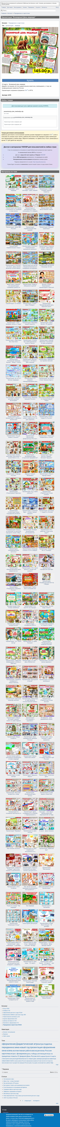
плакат (31, 1058)
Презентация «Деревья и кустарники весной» (46, 360)
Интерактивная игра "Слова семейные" (13, 606)
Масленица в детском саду (11, 1093)
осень (9, 1050)
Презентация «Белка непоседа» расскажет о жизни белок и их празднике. (13, 456)
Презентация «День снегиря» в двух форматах (46, 738)
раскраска (45, 1058)
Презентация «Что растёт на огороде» (30, 606)
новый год (25, 1047)
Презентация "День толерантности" (14, 999)
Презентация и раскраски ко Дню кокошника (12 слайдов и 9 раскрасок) (30, 209)
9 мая (39, 1060)
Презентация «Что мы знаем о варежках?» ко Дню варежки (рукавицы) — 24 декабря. (30, 418)
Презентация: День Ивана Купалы (46, 997)
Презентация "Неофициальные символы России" (46, 643)
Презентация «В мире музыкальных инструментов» (30, 531)
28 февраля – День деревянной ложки (46, 718)
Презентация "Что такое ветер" (13, 642)
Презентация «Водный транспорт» (46, 227)
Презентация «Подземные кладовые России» (13, 588)
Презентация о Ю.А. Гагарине (13, 887)
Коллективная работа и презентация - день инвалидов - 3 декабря (13, 944)
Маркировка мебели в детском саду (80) (14, 1014)
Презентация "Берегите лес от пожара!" (46, 549)
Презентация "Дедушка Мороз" (30, 775)
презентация (9, 25)
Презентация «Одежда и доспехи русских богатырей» (13, 399)
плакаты (14, 1056)
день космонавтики (40, 1062)
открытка (49, 1060)
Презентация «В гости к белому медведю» (13, 379)
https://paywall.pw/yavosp (39, 162)
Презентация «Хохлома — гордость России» (46, 511)
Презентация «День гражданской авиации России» (30, 738)
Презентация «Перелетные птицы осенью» (46, 493)
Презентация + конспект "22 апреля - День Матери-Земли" (46, 944)
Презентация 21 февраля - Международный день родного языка (13, 980)
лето (38, 1056)
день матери (37, 1058)
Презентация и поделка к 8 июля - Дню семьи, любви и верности (46, 247)
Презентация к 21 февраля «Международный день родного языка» (30, 380)
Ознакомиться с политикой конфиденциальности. (18, 1125)
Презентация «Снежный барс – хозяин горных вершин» (30, 512)
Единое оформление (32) (10, 1018)
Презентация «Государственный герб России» (46, 757)
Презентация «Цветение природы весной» (13, 699)
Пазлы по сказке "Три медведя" (13, 906)
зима (16, 1047)
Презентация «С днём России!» (30, 642)
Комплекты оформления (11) (11, 1022)
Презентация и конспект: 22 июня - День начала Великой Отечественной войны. (13, 267)
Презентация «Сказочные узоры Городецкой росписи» (13, 512)
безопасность (23, 1058)
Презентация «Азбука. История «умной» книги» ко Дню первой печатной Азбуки (14, 719)
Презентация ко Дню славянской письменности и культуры (30, 850)
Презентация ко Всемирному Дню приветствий (30, 1000)
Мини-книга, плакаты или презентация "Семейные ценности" (13, 286)
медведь (17, 25)
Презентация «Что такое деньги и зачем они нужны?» (30, 569)
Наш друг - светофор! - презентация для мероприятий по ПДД (46, 813)
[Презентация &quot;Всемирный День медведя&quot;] (30, 50)
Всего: (52, 1072)
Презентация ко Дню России (30, 831)
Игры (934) (6, 1008)
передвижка (8, 1047)
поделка (48, 1044)
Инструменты (17, 7)
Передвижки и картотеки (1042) (12, 1024)
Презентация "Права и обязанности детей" (30, 285)
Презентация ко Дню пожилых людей (46, 981)
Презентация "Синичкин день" (46, 775)
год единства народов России (20, 1062)
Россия (24, 1060)
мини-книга (10, 1061)
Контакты (44, 7)
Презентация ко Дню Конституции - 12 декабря (46, 925)
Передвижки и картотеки (22, 13)
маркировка (29, 1060)
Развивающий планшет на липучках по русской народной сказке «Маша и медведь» (13, 531)
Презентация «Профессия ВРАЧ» (30, 624)
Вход (57, 7)
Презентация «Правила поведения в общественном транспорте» (13, 681)
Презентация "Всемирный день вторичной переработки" (30, 456)
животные (52, 1058)
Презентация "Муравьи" (13, 831)
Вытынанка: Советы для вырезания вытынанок (17, 1085)
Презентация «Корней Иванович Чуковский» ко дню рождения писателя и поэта (46, 341)
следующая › (28, 1100)
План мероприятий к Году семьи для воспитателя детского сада (21, 1095)
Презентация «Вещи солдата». (13, 737)
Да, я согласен (49, 1115)
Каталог (10, 13)
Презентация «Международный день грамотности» (13, 569)
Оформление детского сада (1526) (12, 1012)
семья (4, 1061)
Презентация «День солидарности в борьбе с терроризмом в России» (30, 813)
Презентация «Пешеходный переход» (13, 492)
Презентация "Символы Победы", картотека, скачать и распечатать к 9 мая (13, 869)
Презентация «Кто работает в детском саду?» (46, 531)
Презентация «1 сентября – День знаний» (30, 189)
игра (41, 1044)
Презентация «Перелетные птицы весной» (46, 700)
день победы (32, 1054)
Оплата (25, 7)
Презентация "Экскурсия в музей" (30, 680)
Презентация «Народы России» (13, 474)
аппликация (42, 1054)
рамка (20, 1060)
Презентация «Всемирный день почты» (30, 794)
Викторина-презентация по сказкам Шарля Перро (46, 399)
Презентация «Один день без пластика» (13, 340)
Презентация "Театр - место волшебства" (30, 587)
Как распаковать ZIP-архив (11, 1083)
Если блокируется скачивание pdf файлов (15, 1087)
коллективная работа (22, 1051)
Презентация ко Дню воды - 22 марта (30, 962)
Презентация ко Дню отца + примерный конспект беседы (30, 944)
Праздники (31, 7)
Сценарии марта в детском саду (13, 1089)
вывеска (35, 1060)
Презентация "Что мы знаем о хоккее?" (13, 436)
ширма (43, 1056)
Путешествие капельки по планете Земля (46, 624)
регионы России (44, 1051)
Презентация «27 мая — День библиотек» (30, 661)
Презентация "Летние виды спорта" (46, 606)
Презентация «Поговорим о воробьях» (30, 719)
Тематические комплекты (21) (11, 1016)
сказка (16, 1060)
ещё (57, 1103)
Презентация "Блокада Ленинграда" (30, 981)
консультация (14, 1058)
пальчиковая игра (7, 1062)
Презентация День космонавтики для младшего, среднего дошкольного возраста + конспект (13, 963)
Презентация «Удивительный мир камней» (30, 228)
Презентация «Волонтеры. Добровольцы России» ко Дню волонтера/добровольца (30, 437)
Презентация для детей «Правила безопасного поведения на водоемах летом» (30, 267)
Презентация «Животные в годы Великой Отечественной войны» (30, 700)
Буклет (48, 1056)
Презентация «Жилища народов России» (30, 398)
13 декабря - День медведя (13, 189)
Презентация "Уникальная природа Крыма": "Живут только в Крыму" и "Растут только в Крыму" (13, 361)
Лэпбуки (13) (6, 1010)
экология (44, 1060)
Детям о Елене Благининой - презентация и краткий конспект (46, 286)
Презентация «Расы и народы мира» (46, 474)
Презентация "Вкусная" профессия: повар (13, 793)
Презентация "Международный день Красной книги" (46, 305)
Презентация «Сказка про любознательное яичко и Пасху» (30, 341)
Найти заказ (6, 1036)
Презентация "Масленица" (46, 868)
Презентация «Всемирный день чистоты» (13, 550)
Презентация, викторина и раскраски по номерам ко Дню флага (13, 209)
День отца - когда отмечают (11, 1081)
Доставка (9, 7)
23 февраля (21, 1056)
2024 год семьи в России (11, 1097)
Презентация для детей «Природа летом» (46, 266)
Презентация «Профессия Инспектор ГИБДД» (46, 582)
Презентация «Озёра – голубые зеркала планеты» (46, 190)
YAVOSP (43, 155)
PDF (26, 90)
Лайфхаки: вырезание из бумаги (12, 1091)
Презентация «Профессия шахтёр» (46, 568)
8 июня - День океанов (46, 831)
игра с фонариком (19, 1054)
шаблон (48, 1062)
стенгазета (5, 1058)
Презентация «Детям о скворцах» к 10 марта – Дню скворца (30, 361)
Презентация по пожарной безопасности (13, 812)
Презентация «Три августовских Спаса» (46, 208)
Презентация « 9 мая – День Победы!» (30, 304)
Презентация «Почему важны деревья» (46, 661)
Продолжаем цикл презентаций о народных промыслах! (13, 418)
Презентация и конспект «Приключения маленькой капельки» (30, 247)
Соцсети (38, 7)
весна (34, 1051)
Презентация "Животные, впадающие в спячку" (46, 436)
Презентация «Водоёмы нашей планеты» (30, 323)
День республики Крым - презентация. (46, 887)
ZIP (7, 140)
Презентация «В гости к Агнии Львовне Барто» (46, 379)
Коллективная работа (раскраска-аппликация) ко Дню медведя (13, 757)
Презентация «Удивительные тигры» (13, 246)
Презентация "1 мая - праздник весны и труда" (13, 323)
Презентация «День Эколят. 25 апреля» (46, 323)
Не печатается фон (9, 1079)
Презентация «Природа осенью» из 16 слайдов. (30, 549)
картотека (6, 1054)
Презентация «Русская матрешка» (46, 680)
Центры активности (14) (9, 1020)
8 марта (53, 1056)
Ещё (57, 1064)
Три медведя (30, 905)
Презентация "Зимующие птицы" (14, 924)
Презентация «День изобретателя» (13, 624)
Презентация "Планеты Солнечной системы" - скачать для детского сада (30, 869)
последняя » (36, 1100)
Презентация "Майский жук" (46, 849)
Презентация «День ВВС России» (13, 227)
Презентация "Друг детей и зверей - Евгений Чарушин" (46, 456)
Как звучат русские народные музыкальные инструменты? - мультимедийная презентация (30, 888)
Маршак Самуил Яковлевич (30, 474)
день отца (32, 1062)
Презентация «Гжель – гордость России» (46, 417)
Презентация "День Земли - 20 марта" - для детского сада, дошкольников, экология (46, 963)
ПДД (52, 1062)
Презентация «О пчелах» (13, 303)
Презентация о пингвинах (46, 906)
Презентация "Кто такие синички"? (30, 492)
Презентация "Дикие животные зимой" (30, 756)
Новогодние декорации (30, 923)
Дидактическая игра (27, 1044)
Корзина (5, 1034)
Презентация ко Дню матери (13, 775)
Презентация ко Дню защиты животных (46, 793)
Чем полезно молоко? (13, 848)
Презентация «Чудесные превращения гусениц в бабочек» (13, 662)
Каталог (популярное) (9, 1032)
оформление (9, 1044)
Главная (3, 7)
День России (32, 1056)
